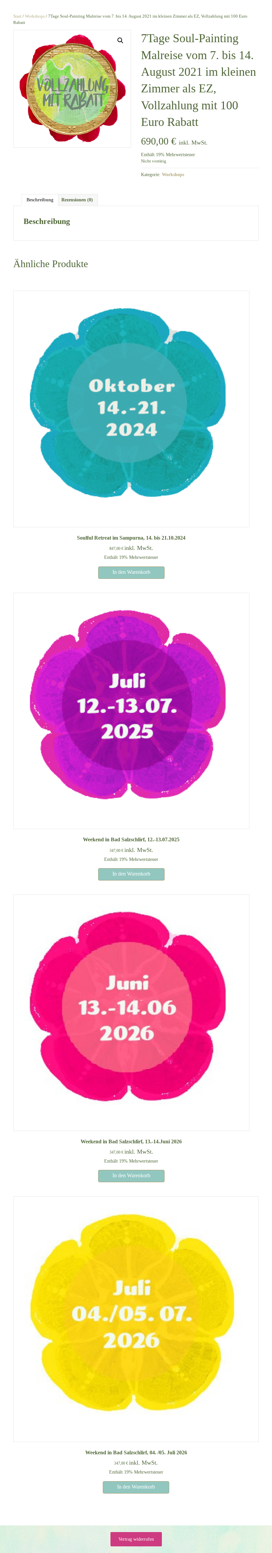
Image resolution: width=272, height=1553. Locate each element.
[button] (120, 41)
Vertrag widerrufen (136, 1539)
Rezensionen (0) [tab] (77, 199)
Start (17, 16)
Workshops (35, 16)
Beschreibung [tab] (40, 199)
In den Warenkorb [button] (131, 572)
